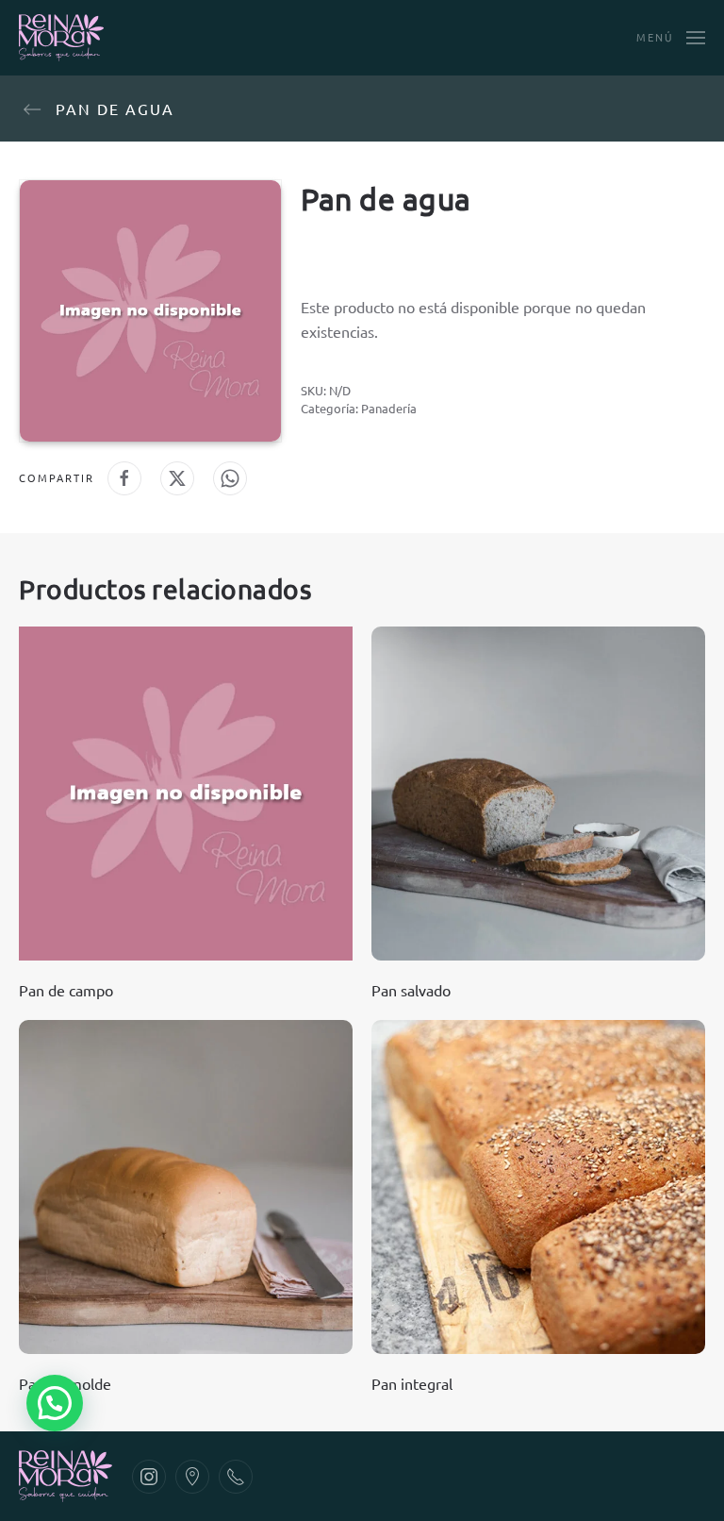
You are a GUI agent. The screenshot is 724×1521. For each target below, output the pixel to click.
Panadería (389, 408)
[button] (670, 37)
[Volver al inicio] (61, 37)
